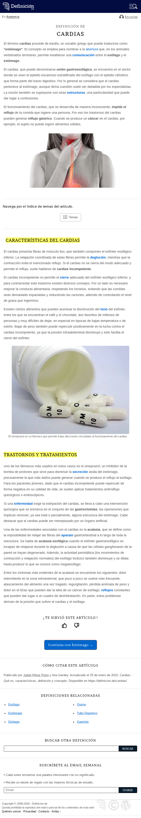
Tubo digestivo (87, 713)
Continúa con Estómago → (70, 645)
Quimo (81, 704)
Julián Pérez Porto (36, 675)
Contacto (43, 811)
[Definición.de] (18, 6)
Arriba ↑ (56, 811)
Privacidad (29, 811)
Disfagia (13, 722)
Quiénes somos (11, 811)
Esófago (13, 704)
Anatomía (12, 16)
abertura (92, 49)
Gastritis (83, 722)
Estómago (15, 713)
